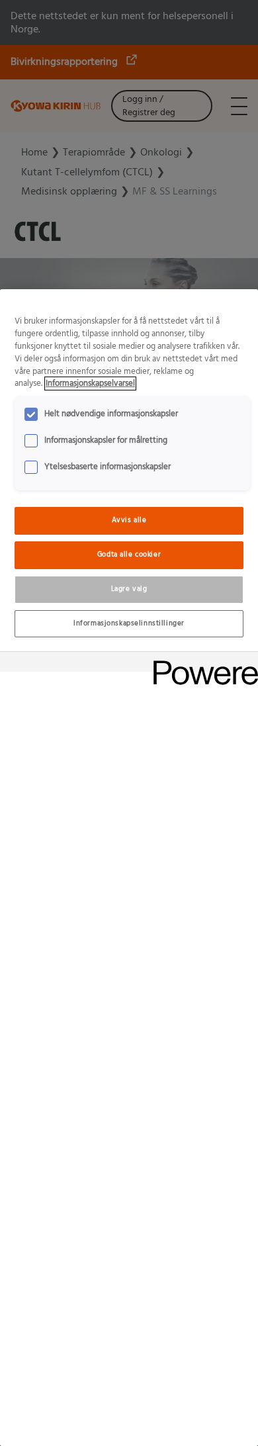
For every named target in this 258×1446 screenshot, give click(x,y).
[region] (129, 867)
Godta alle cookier (129, 554)
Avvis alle (129, 520)
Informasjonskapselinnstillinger (129, 623)
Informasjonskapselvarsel (90, 383)
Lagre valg (129, 589)
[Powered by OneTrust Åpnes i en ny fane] (201, 663)
